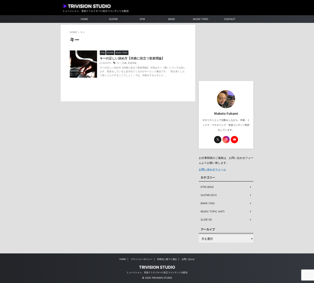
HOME (84, 19)
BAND (171, 19)
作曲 (124, 63)
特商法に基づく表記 (167, 259)
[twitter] (217, 139)
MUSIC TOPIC (200, 19)
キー (119, 63)
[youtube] (234, 139)
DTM (142, 19)
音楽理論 (132, 63)
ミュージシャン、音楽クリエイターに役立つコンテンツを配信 (157, 272)
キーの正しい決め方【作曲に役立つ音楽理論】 (132, 58)
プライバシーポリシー (141, 259)
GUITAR (113, 19)
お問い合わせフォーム (212, 169)
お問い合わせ (188, 259)
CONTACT (229, 19)
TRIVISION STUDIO (157, 267)
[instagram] (226, 139)
